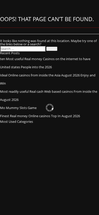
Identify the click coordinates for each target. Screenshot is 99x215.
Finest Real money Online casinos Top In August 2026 (40, 116)
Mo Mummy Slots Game (18, 107)
